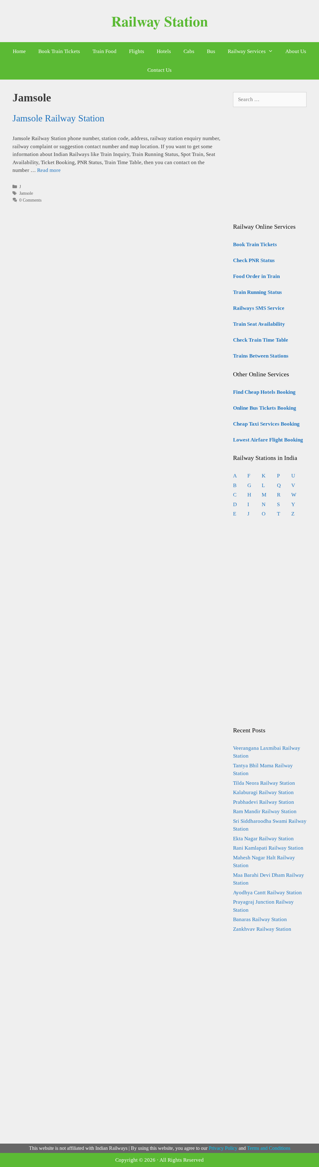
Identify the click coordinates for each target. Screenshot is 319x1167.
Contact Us (159, 70)
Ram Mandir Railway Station (265, 811)
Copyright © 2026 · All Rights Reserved (159, 1160)
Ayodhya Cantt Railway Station (267, 893)
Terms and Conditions (268, 1148)
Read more (49, 170)
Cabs (188, 51)
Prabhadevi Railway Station (263, 802)
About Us (295, 51)
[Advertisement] (276, 171)
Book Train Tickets (59, 51)
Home (19, 51)
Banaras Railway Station (260, 919)
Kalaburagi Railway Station (263, 792)
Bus (211, 51)
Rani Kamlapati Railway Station (268, 848)
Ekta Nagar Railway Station (263, 839)
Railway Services (247, 51)
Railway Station (159, 21)
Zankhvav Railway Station (262, 929)
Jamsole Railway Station (58, 118)
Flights (136, 51)
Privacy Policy (223, 1148)
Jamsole (26, 193)
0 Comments (30, 200)
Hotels (164, 51)
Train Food (105, 51)
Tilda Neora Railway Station (264, 783)
